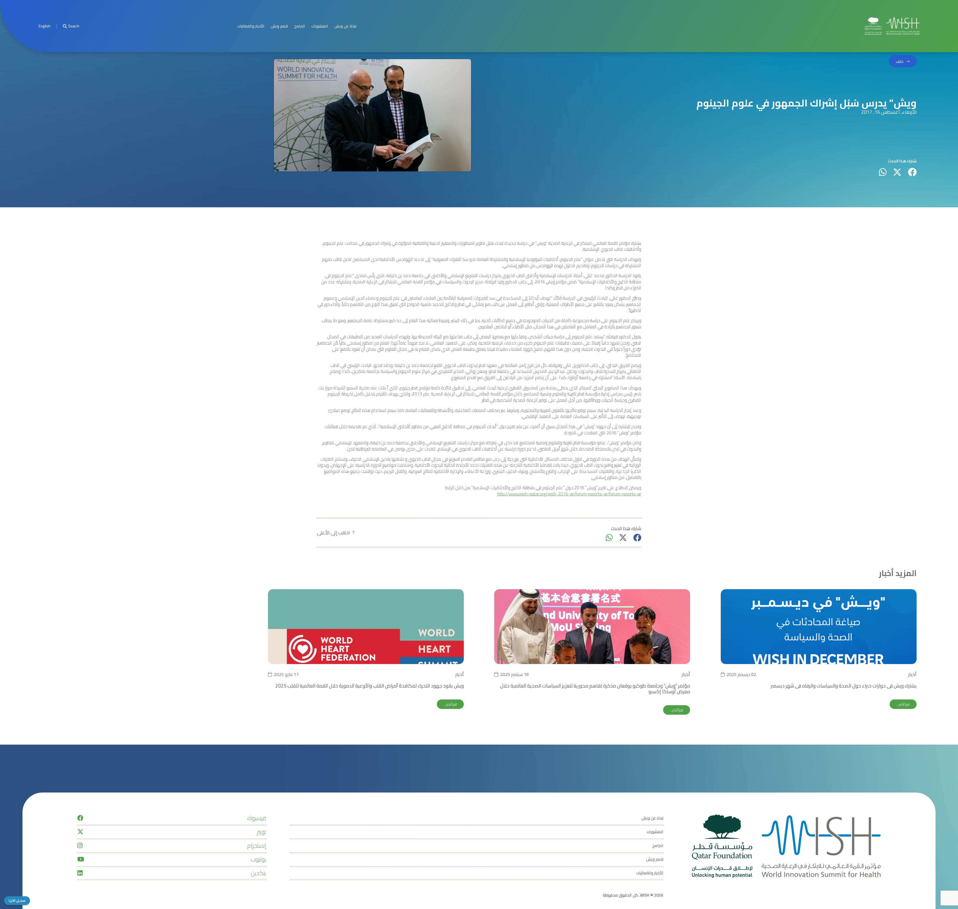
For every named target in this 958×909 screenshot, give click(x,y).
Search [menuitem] (73, 26)
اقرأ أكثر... (903, 704)
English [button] (44, 26)
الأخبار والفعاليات (250, 26)
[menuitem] (44, 26)
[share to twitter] (897, 172)
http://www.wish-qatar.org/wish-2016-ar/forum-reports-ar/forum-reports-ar (569, 494)
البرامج (299, 26)
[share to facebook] (912, 172)
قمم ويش (279, 26)
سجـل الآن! (16, 900)
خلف (899, 61)
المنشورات (319, 26)
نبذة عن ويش (345, 26)
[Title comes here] (892, 26)
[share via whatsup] (883, 172)
